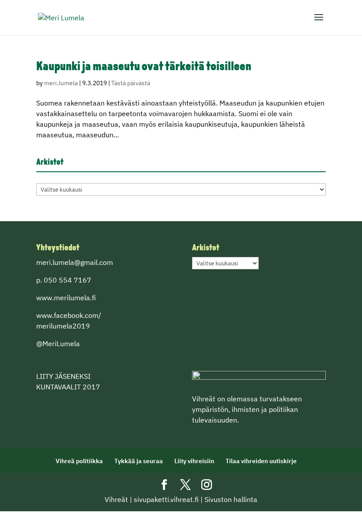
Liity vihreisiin (194, 461)
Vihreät (116, 499)
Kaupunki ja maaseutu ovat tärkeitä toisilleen (143, 67)
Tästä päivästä (130, 83)
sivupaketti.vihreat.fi (166, 499)
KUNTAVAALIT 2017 (68, 386)
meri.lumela (61, 83)
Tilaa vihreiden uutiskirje (261, 461)
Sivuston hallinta (230, 499)
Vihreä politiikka (79, 461)
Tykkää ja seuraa (138, 461)
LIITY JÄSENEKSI (63, 376)
